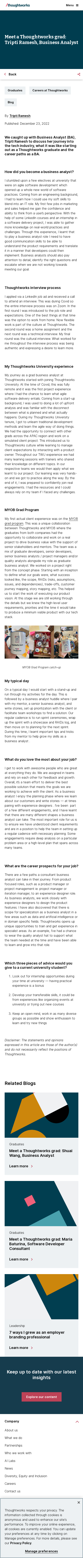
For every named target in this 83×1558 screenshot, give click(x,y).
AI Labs (10, 1461)
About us (11, 1430)
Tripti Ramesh (19, 116)
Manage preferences (41, 1551)
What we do (13, 1438)
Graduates (15, 90)
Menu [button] (70, 5)
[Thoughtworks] (18, 5)
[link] (42, 1397)
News (9, 1468)
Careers (10, 1484)
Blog (11, 102)
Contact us (12, 1491)
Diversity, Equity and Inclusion (26, 1476)
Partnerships (13, 1445)
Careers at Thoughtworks (50, 90)
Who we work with (18, 1453)
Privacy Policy (20, 1543)
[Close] (79, 1502)
